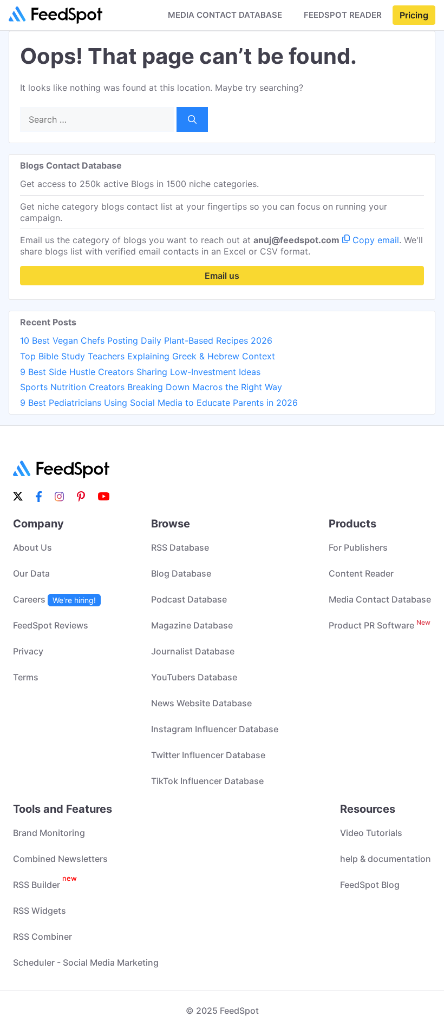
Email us (222, 275)
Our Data (31, 573)
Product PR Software (379, 625)
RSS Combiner (42, 936)
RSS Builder (45, 884)
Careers (54, 599)
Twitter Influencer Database (208, 755)
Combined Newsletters (60, 858)
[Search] (192, 119)
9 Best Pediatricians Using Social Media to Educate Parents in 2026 (159, 402)
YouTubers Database (194, 677)
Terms (25, 677)
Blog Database (181, 573)
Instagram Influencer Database (214, 729)
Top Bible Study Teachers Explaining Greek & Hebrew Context (147, 356)
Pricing (414, 15)
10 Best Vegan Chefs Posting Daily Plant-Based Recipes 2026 (146, 340)
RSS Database (180, 547)
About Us (32, 547)
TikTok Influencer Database (207, 780)
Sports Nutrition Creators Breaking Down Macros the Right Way (151, 387)
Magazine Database (192, 625)
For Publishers (358, 547)
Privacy (28, 651)
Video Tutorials (371, 832)
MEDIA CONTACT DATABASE (225, 15)
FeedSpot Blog (370, 884)
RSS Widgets (39, 910)
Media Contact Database (380, 599)
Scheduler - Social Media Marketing (86, 962)
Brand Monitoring (49, 832)
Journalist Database (192, 651)
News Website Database (201, 703)
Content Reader (361, 573)
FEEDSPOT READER (343, 15)
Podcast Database (189, 599)
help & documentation (385, 858)
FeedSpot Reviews (50, 625)
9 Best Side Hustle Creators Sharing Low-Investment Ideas (140, 371)
